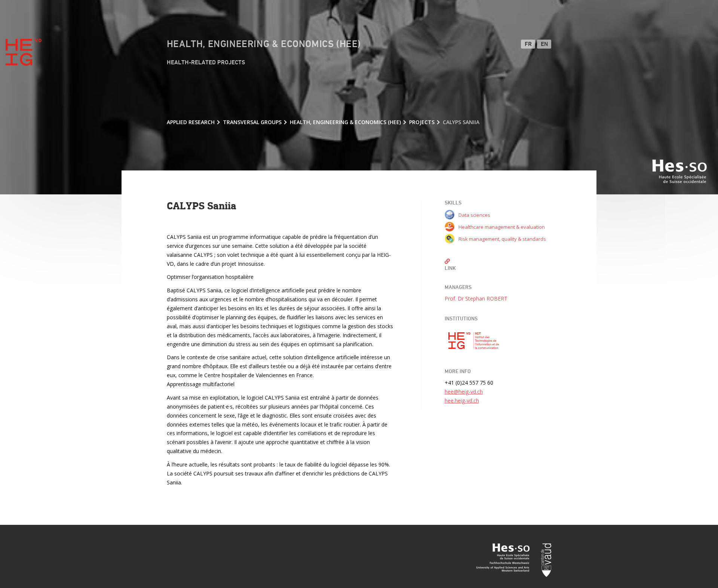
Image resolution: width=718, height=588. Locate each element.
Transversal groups (252, 122)
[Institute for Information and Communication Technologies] (474, 341)
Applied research (191, 122)
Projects (422, 122)
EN (545, 44)
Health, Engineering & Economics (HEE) (264, 44)
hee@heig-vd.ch (464, 391)
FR (528, 44)
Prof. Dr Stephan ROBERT (476, 298)
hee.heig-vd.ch (462, 400)
